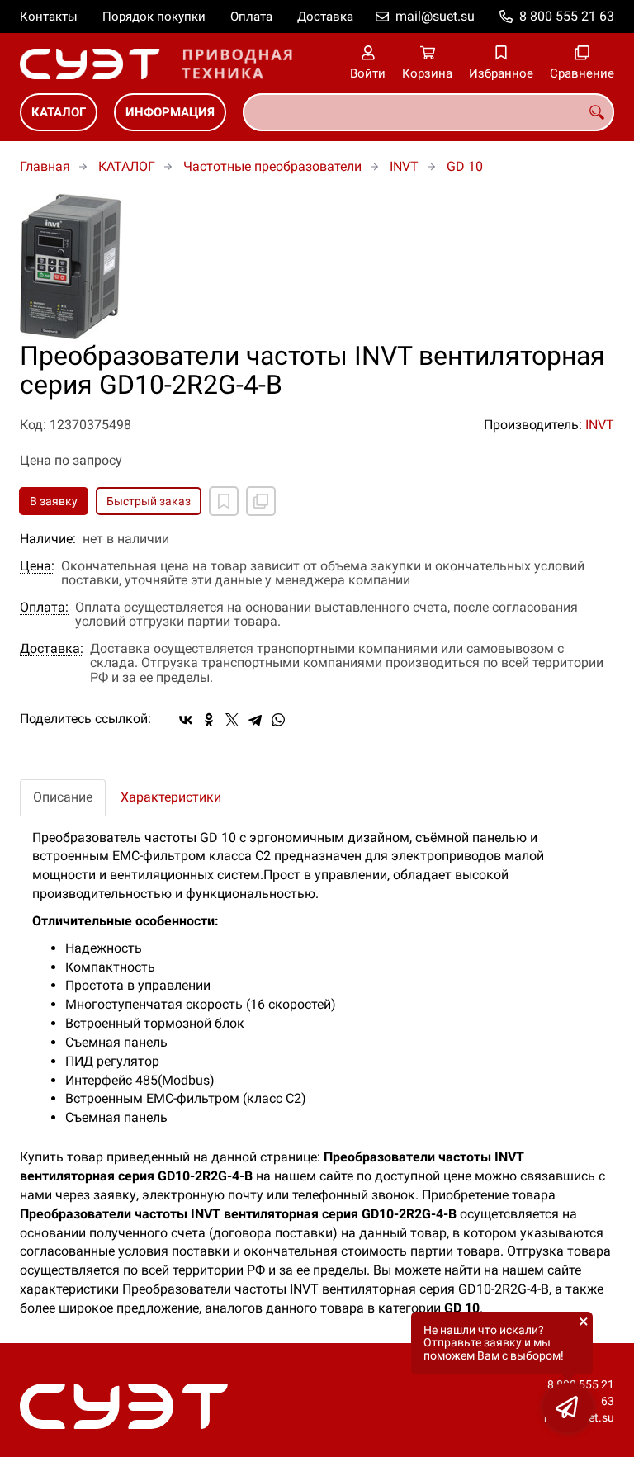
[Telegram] (255, 720)
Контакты (49, 16)
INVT (404, 166)
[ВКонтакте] (186, 720)
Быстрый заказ (148, 501)
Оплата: (44, 607)
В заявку (54, 501)
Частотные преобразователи (272, 166)
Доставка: (51, 648)
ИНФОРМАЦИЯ (170, 112)
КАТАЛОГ (58, 112)
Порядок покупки (154, 16)
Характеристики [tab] (171, 797)
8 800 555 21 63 (566, 16)
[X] (232, 720)
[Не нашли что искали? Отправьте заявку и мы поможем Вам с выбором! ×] (568, 1407)
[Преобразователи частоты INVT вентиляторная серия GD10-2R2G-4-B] (317, 267)
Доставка (325, 16)
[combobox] (428, 112)
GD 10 (465, 166)
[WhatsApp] (278, 720)
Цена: (37, 566)
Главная (45, 166)
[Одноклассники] (209, 720)
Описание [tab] (62, 797)
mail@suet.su (435, 16)
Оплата (251, 16)
